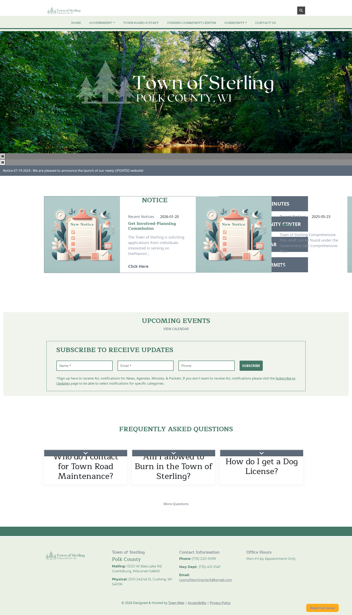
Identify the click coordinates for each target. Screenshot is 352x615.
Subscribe (251, 365)
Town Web (176, 603)
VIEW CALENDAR (176, 329)
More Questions (176, 504)
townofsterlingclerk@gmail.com (205, 580)
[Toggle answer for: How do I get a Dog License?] (261, 453)
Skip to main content (16, 2)
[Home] (75, 10)
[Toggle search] (301, 10)
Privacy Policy (220, 603)
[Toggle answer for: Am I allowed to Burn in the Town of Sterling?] (173, 453)
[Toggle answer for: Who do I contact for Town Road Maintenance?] (85, 453)
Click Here (138, 266)
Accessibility (197, 603)
